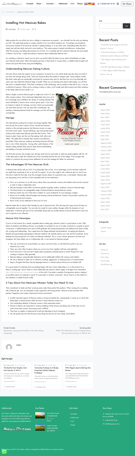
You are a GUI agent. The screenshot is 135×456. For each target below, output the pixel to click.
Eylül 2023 (105, 139)
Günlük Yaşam (10, 12)
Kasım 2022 (105, 176)
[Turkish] (93, 3)
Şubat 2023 (105, 165)
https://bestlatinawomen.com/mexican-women (22, 272)
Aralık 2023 (105, 128)
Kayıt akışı (105, 257)
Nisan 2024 (105, 113)
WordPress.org (106, 264)
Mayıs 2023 (105, 154)
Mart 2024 (105, 117)
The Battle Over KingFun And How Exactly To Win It (15, 369)
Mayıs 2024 (105, 110)
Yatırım (103, 231)
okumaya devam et (9, 381)
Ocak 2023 (105, 169)
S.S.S (72, 3)
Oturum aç (105, 253)
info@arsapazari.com (112, 424)
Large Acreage (52, 426)
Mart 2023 (105, 161)
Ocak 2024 (105, 124)
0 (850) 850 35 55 (107, 4)
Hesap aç (104, 250)
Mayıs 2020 (105, 198)
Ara (100, 21)
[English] (86, 3)
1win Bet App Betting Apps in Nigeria (115, 67)
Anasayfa (29, 3)
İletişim (80, 3)
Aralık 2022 (105, 172)
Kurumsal (50, 3)
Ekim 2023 (105, 136)
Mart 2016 (105, 209)
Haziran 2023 (106, 150)
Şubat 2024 (105, 121)
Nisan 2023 (105, 158)
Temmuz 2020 (106, 191)
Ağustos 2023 (106, 143)
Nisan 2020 (105, 202)
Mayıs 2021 (105, 187)
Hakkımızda (63, 3)
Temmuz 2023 (106, 147)
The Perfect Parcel (53, 413)
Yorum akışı (105, 261)
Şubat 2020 (105, 206)
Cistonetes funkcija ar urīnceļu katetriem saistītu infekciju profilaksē (46, 370)
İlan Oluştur (127, 4)
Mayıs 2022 (105, 180)
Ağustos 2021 (106, 183)
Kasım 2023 (105, 132)
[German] (89, 3)
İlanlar (38, 3)
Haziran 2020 (106, 194)
